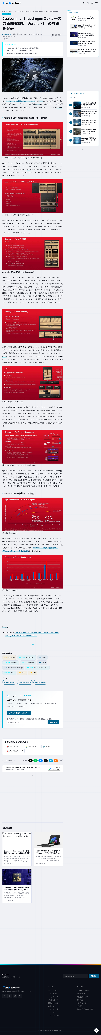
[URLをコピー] (61, 760)
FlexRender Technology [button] (53, 470)
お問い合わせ (81, 994)
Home (4, 11)
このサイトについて (83, 991)
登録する (94, 976)
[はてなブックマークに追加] (51, 760)
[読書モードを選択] (96, 1030)
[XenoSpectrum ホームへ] (11, 3)
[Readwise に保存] (56, 760)
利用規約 (79, 1006)
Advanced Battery (40, 682)
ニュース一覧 (52, 991)
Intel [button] (26, 538)
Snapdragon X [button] (49, 98)
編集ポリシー (81, 1000)
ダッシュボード (53, 1000)
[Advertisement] (32, 796)
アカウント (51, 1012)
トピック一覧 (52, 994)
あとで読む (58, 35)
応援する (51, 1006)
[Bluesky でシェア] (40, 760)
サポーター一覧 (53, 1009)
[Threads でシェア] (46, 760)
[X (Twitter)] (4, 996)
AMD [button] (31, 538)
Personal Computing (25, 682)
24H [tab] (71, 97)
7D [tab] (75, 97)
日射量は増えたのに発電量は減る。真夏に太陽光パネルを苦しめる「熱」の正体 (89, 123)
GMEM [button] (4, 356)
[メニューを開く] (96, 3)
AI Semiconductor (9, 682)
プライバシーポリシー (83, 1003)
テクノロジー (11, 11)
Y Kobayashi (8, 34)
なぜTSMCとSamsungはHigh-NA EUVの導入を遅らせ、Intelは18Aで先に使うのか (89, 114)
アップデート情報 (53, 1015)
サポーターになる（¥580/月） (19, 713)
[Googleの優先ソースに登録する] (54, 769)
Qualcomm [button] (6, 98)
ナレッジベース (53, 997)
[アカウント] (92, 3)
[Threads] (9, 996)
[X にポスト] (30, 760)
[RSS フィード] (20, 996)
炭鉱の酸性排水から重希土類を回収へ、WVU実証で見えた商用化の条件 (89, 131)
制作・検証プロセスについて (21, 34)
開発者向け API (53, 1003)
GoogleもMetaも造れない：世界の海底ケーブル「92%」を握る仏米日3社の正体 (88, 106)
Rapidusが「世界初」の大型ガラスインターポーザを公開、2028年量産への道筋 (89, 141)
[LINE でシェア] (35, 760)
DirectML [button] (30, 169)
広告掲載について (82, 997)
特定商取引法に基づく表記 (85, 1009)
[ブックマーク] (88, 3)
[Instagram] (15, 996)
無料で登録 (53, 722)
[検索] (83, 3)
